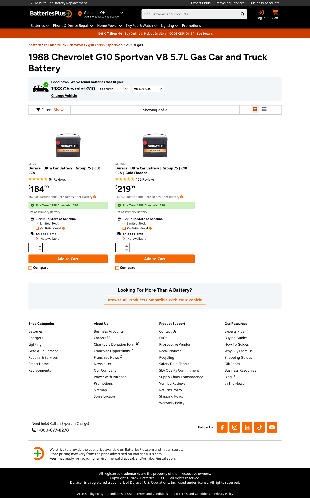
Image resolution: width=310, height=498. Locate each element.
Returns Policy (170, 390)
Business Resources (240, 370)
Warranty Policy (171, 403)
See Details (205, 33)
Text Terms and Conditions (191, 494)
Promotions (103, 383)
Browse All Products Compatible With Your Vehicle (155, 299)
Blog (229, 377)
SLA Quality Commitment (179, 370)
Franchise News (107, 357)
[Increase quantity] (39, 246)
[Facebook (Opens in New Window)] (222, 427)
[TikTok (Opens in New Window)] (259, 427)
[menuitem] (39, 26)
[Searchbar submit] (243, 14)
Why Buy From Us (239, 351)
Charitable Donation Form (115, 344)
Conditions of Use (120, 494)
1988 (101, 45)
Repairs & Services (43, 357)
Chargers (35, 338)
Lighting (35, 344)
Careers (100, 338)
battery (34, 45)
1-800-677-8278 (53, 430)
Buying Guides (236, 338)
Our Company (105, 370)
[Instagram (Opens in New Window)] (234, 427)
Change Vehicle (64, 95)
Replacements (39, 370)
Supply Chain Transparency (181, 377)
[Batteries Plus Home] (51, 14)
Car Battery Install (51, 228)
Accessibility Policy (90, 494)
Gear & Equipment (43, 351)
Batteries (35, 331)
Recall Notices (170, 351)
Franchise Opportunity (112, 351)
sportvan (115, 45)
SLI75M (120, 164)
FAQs (163, 338)
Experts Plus (201, 3)
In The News (234, 383)
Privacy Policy (223, 494)
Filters (47, 109)
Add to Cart (68, 258)
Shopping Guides (238, 357)
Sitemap (100, 390)
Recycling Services (230, 3)
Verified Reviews (172, 383)
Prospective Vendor (175, 344)
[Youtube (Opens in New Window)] (272, 427)
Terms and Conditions (152, 494)
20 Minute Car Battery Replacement (59, 3)
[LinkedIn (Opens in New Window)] (247, 427)
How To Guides (237, 344)
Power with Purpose (110, 377)
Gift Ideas (232, 363)
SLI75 (32, 164)
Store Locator (105, 396)
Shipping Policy (171, 396)
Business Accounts (264, 3)
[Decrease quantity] (39, 249)
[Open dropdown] (94, 197)
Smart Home (38, 363)
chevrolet (77, 45)
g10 (91, 45)
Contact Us (168, 331)
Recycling (166, 357)
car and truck (55, 45)
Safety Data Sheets (174, 363)
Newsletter (102, 363)
